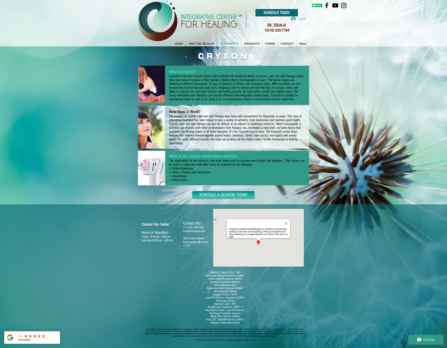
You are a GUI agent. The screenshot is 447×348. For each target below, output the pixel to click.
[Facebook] (326, 5)
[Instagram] (343, 5)
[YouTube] (335, 5)
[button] (251, 43)
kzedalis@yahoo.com (194, 231)
